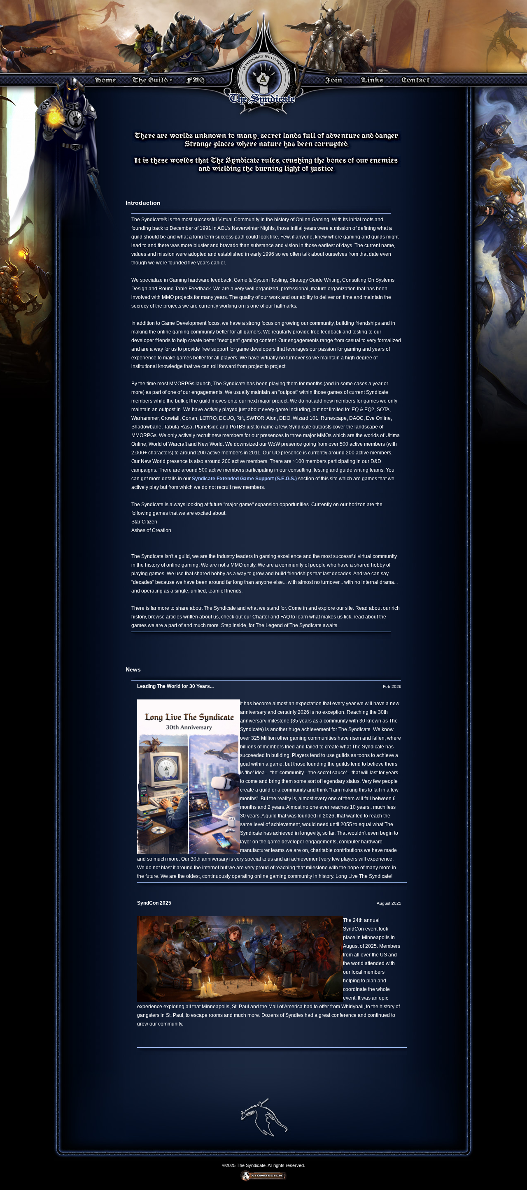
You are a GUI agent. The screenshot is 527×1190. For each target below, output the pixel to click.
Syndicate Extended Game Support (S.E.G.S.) (244, 479)
